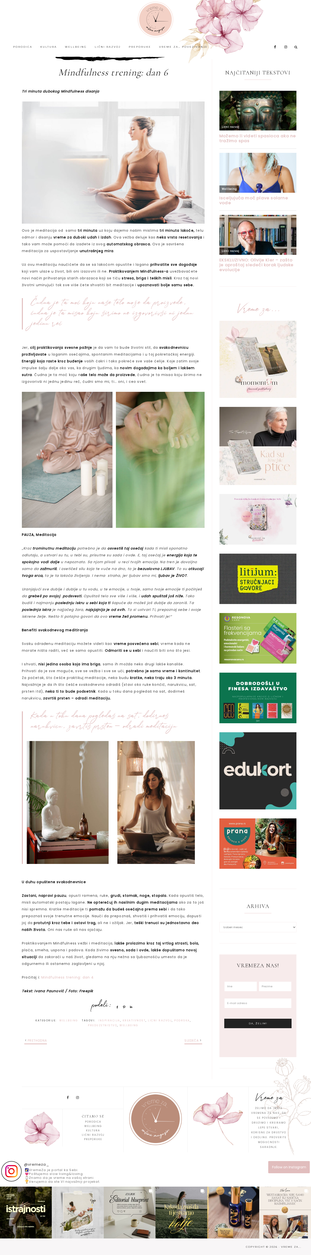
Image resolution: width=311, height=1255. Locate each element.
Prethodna (37, 1040)
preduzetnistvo (102, 1025)
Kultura (93, 1130)
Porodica (93, 1122)
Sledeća (191, 1040)
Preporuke (93, 1139)
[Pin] (123, 1007)
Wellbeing (68, 1020)
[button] (26, 1212)
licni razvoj (160, 1020)
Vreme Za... (155, 19)
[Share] (116, 1007)
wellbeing (129, 1025)
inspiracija (109, 1020)
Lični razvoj (93, 1135)
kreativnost (134, 1020)
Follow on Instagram (289, 1167)
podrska (182, 1020)
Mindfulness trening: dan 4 (67, 977)
